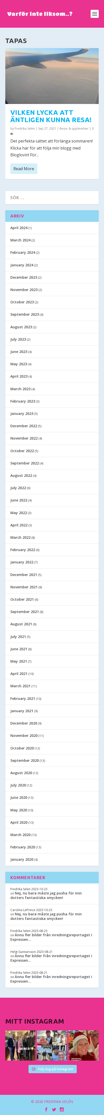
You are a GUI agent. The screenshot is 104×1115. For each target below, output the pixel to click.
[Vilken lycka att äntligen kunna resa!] (52, 76)
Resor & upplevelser (74, 128)
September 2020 (24, 760)
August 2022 (21, 475)
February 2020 (22, 847)
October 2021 (22, 599)
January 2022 (21, 562)
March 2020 (20, 834)
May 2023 (18, 364)
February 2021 (22, 698)
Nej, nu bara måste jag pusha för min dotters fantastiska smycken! (46, 895)
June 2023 (18, 351)
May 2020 (18, 810)
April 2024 (19, 227)
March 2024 (20, 240)
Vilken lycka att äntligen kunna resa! (51, 116)
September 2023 (24, 314)
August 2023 (21, 327)
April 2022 (19, 525)
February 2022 (22, 549)
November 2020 (24, 735)
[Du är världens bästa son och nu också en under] (52, 1045)
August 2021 (21, 624)
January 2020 (21, 859)
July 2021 (18, 636)
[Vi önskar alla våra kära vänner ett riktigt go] (20, 1045)
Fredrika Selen (25, 128)
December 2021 (23, 574)
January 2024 (21, 265)
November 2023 (24, 289)
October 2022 (22, 450)
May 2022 (18, 512)
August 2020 (21, 772)
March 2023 (20, 388)
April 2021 (19, 673)
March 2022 (20, 537)
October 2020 (22, 748)
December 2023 (23, 277)
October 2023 (22, 302)
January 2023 (21, 413)
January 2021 (21, 710)
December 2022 (23, 425)
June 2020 (18, 797)
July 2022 (18, 487)
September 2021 (24, 611)
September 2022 (24, 463)
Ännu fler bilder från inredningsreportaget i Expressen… (51, 937)
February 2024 (22, 252)
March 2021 (20, 686)
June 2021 (18, 648)
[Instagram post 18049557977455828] (84, 1045)
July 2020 (18, 785)
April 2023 (19, 376)
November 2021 (24, 587)
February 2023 (22, 401)
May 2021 (18, 661)
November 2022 (24, 438)
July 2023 (18, 339)
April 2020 (19, 822)
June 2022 (18, 500)
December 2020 (23, 723)
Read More (23, 168)
